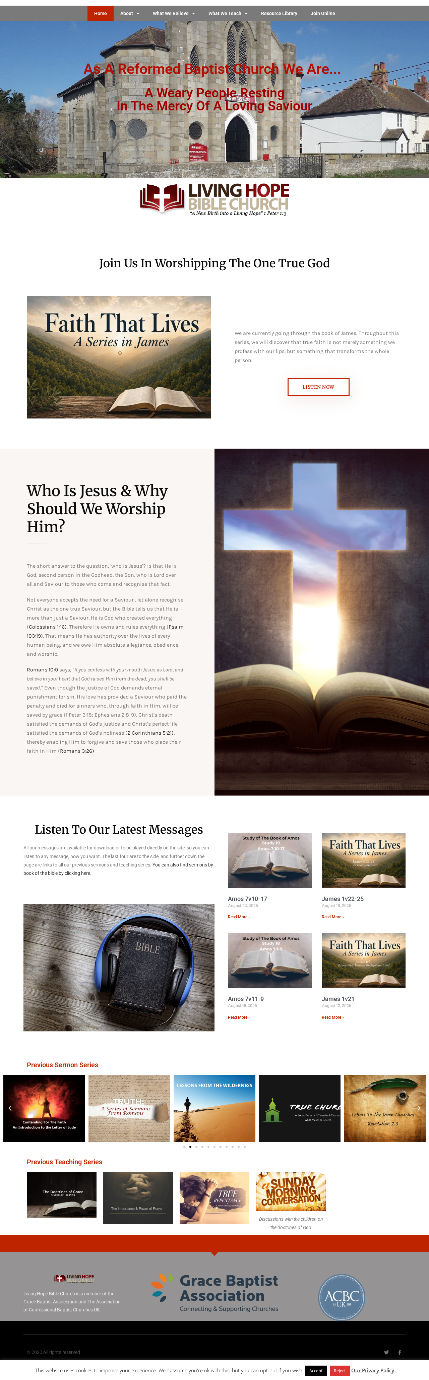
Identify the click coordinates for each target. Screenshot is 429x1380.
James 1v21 (338, 998)
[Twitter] (386, 1352)
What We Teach (224, 13)
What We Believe (171, 13)
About (126, 13)
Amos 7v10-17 (247, 898)
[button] (10, 1108)
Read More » (239, 917)
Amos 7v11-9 (246, 998)
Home (100, 13)
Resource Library (279, 13)
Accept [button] (316, 1371)
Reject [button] (340, 1371)
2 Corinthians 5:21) (150, 733)
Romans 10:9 (43, 669)
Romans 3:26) (77, 751)
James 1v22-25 (343, 898)
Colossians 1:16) (48, 627)
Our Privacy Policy (372, 1370)
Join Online (323, 13)
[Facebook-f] (399, 1352)
